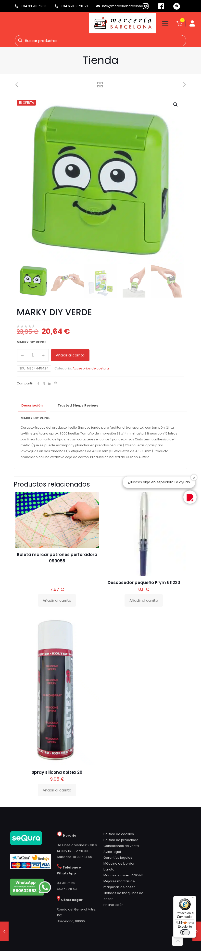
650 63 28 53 (67, 888)
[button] (176, 104)
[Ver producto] (92, 509)
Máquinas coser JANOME (123, 875)
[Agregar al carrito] (92, 499)
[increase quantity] (43, 355)
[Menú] (193, 899)
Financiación (113, 904)
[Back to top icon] (177, 941)
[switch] (185, 932)
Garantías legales (117, 857)
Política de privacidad (120, 840)
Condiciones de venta (121, 845)
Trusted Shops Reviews (78, 405)
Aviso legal (112, 851)
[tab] (32, 405)
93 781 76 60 (66, 883)
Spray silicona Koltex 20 (57, 772)
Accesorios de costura (91, 368)
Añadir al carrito (70, 355)
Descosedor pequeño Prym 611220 (144, 582)
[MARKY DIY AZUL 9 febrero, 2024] (4, 931)
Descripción (32, 405)
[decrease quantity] (22, 355)
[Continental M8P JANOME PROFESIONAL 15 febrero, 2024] (196, 931)
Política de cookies (118, 834)
